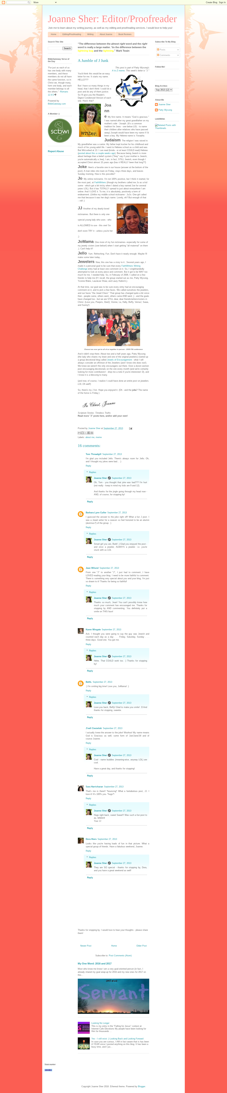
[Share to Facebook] (88, 433)
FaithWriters (100, 182)
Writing (90, 34)
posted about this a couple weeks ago (96, 153)
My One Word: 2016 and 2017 (95, 963)
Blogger (141, 1086)
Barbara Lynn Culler (96, 512)
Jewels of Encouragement (119, 360)
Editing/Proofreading (71, 34)
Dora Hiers (91, 839)
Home (53, 34)
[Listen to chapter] (56, 95)
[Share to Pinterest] (92, 433)
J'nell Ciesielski (94, 728)
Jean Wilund (92, 568)
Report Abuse (56, 151)
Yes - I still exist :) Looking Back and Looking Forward (117, 1038)
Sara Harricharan (94, 786)
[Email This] (79, 433)
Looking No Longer (100, 1023)
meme (99, 437)
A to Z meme (118, 70)
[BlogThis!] (82, 433)
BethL (89, 682)
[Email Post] (130, 428)
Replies (92, 472)
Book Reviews (124, 34)
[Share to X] (85, 433)
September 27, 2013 (112, 454)
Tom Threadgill (93, 454)
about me (89, 437)
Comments (164, 55)
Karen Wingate (93, 629)
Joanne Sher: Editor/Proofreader (112, 18)
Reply (88, 466)
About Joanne (106, 34)
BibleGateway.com (57, 104)
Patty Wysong (165, 110)
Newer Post (85, 946)
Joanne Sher (100, 478)
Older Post (141, 946)
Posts (162, 49)
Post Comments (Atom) (120, 955)
